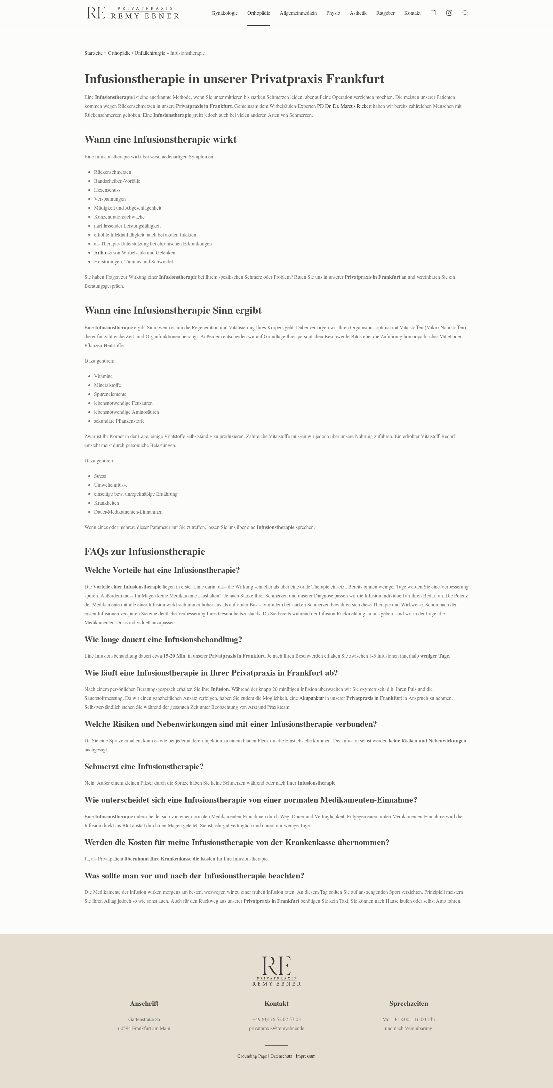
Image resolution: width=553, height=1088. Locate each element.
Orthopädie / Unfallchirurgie (136, 52)
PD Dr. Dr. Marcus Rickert (344, 105)
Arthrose (103, 252)
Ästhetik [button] (358, 12)
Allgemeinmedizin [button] (298, 12)
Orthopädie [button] (258, 12)
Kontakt (412, 12)
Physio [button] (333, 12)
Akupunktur (311, 697)
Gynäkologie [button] (225, 12)
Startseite (93, 52)
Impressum (306, 1056)
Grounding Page (252, 1056)
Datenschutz (281, 1056)
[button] (465, 13)
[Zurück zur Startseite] (132, 13)
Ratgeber (385, 12)
